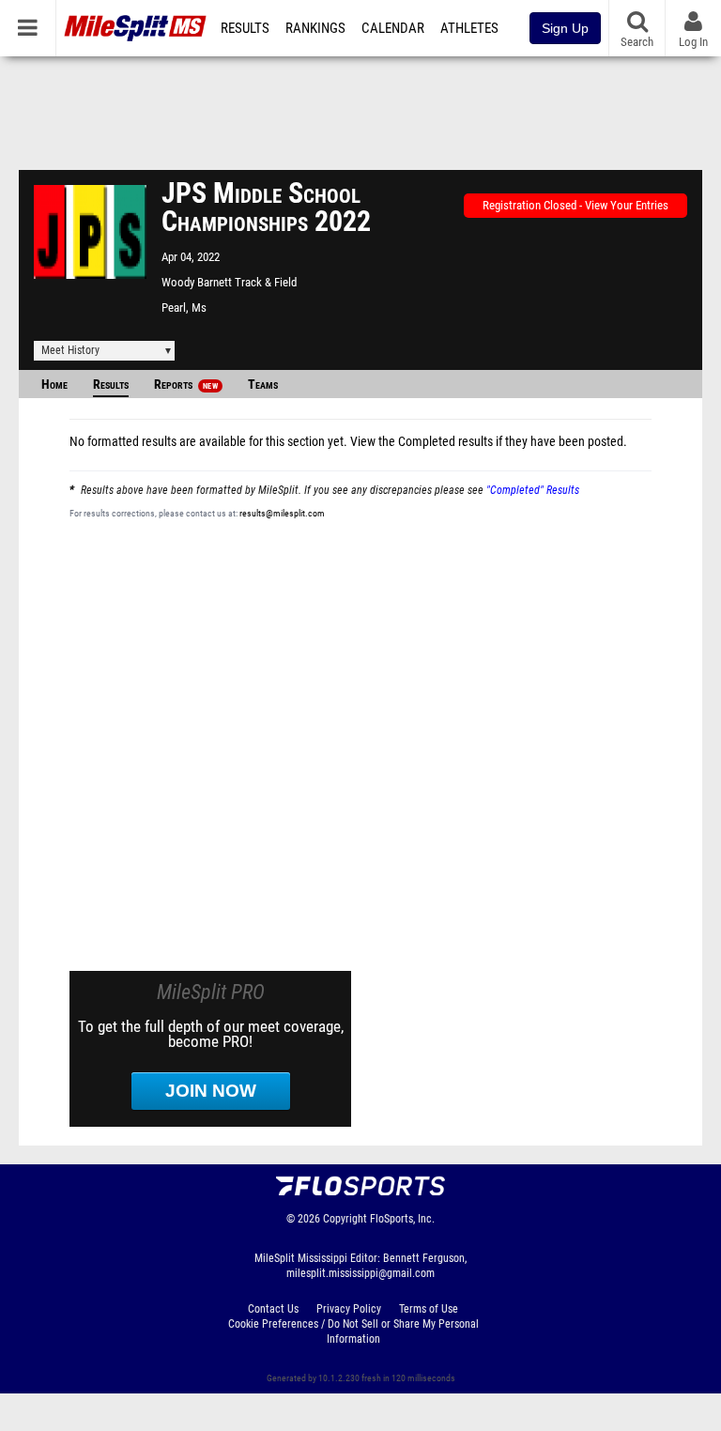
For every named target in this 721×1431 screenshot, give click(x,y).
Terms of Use (428, 1309)
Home (54, 384)
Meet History (70, 350)
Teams (263, 384)
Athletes (469, 28)
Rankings (315, 28)
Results (245, 28)
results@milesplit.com (282, 513)
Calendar (392, 28)
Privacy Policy (348, 1309)
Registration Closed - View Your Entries (575, 205)
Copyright (345, 1218)
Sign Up (565, 28)
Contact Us (273, 1309)
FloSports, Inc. (402, 1218)
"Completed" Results (532, 490)
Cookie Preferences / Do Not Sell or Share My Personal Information (353, 1331)
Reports (186, 384)
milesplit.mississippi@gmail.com (360, 1273)
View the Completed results (421, 442)
